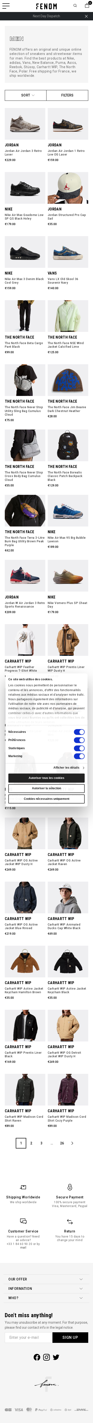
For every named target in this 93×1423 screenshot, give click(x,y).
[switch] (79, 740)
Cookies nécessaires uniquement (46, 799)
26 (62, 1143)
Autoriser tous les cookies (46, 778)
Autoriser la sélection (46, 788)
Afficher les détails (66, 767)
